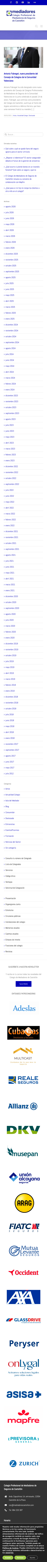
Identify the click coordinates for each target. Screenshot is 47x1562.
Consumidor (10, 812)
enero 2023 (9, 460)
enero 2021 (9, 590)
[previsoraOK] (23, 1428)
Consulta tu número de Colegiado (18, 858)
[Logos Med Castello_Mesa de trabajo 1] (23, 1095)
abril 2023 (9, 442)
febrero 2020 (10, 631)
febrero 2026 (10, 242)
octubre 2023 (10, 407)
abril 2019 (9, 673)
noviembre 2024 (11, 330)
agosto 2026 (10, 206)
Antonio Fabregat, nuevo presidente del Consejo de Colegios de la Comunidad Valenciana (23, 54)
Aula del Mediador (12, 800)
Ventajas (8, 882)
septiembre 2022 (12, 484)
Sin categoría (10, 847)
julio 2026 (9, 212)
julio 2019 (9, 661)
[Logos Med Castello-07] (23, 1166)
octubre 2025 (10, 265)
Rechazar (20, 1558)
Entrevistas (10, 824)
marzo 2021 (10, 584)
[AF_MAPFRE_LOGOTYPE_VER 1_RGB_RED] (23, 1407)
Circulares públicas (12, 916)
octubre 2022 (10, 478)
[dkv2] (23, 1119)
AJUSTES (9, 1553)
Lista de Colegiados (13, 864)
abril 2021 (9, 578)
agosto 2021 (10, 555)
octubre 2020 (10, 602)
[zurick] (23, 1452)
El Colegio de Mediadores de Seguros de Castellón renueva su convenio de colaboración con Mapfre (21, 178)
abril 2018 (9, 732)
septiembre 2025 (12, 271)
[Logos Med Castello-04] (23, 1239)
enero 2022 (9, 525)
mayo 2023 (9, 436)
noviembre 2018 (11, 702)
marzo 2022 (10, 513)
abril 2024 (9, 372)
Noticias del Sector (13, 842)
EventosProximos (12, 830)
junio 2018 (9, 720)
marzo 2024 (10, 377)
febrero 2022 (10, 519)
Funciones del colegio (13, 945)
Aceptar (8, 1558)
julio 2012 (9, 773)
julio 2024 (9, 354)
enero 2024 (9, 389)
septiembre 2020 (12, 608)
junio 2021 (9, 566)
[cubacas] (23, 1022)
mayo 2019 (9, 667)
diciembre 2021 (11, 531)
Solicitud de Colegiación (14, 887)
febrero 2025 (10, 312)
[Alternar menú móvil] (41, 26)
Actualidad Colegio (22, 115)
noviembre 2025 (11, 259)
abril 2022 (9, 507)
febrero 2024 (10, 383)
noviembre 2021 (11, 537)
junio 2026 (9, 218)
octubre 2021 (10, 543)
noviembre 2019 (11, 649)
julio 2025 (9, 283)
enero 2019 (9, 690)
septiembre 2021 (12, 549)
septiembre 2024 (12, 342)
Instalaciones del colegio (15, 922)
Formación (9, 836)
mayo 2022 (9, 501)
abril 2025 (9, 301)
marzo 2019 (10, 679)
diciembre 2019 (11, 643)
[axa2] (23, 1286)
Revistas (8, 951)
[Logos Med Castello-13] (23, 1142)
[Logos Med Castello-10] (23, 998)
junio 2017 (9, 761)
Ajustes (32, 1558)
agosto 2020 (10, 614)
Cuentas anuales (11, 933)
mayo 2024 (9, 366)
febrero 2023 (10, 454)
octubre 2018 (10, 708)
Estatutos (9, 910)
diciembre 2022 (11, 466)
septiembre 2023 (12, 413)
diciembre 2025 (11, 253)
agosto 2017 (10, 755)
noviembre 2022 (11, 472)
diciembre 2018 (11, 696)
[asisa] (23, 1383)
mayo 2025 (9, 295)
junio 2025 (9, 289)
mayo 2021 (9, 572)
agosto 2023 (10, 419)
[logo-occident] (23, 1263)
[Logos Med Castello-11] (23, 1333)
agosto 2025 (10, 277)
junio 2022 (9, 496)
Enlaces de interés (12, 939)
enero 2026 (9, 247)
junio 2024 (9, 360)
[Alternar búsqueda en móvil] (36, 26)
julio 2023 (9, 425)
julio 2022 (9, 490)
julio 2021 (9, 561)
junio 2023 (9, 431)
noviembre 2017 (11, 744)
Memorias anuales (12, 927)
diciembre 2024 (11, 324)
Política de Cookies (10, 1548)
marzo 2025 (10, 307)
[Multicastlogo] (23, 1045)
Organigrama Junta (12, 904)
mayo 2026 (9, 224)
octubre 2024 (10, 336)
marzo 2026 (10, 236)
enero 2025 (9, 318)
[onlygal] (23, 1357)
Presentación (10, 898)
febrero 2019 (10, 685)
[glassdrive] (23, 1309)
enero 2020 (9, 637)
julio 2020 (9, 620)
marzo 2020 (10, 625)
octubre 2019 (10, 655)
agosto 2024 (10, 348)
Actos (15, 115)
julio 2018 (9, 714)
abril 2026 (9, 230)
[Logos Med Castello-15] (23, 1192)
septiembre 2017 (12, 750)
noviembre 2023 (11, 401)
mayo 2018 (9, 726)
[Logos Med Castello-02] (23, 1216)
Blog (7, 806)
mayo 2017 (9, 767)
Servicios (9, 870)
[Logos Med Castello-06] (23, 1069)
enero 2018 (9, 738)
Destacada (32, 115)
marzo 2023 (10, 448)
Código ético (10, 876)
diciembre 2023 (11, 395)
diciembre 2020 (11, 596)
